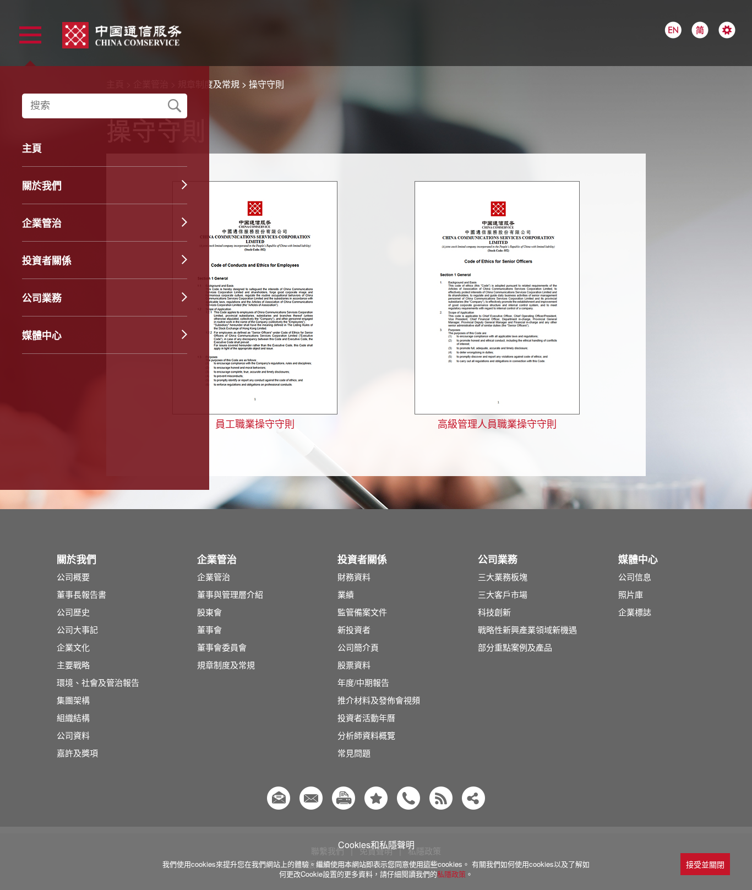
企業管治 (213, 576)
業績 (345, 594)
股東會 (209, 612)
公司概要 (73, 576)
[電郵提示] (278, 798)
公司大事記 (77, 629)
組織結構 (73, 717)
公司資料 (73, 735)
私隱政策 (451, 874)
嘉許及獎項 (77, 752)
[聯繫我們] (408, 798)
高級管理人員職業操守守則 (497, 423)
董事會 (209, 629)
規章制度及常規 (226, 664)
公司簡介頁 (358, 647)
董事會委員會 (222, 647)
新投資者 (353, 629)
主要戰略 (73, 664)
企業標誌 (634, 612)
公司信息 (634, 576)
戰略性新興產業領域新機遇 (527, 629)
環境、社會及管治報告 (98, 682)
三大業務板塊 (502, 576)
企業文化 (73, 647)
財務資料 (353, 576)
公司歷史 (73, 612)
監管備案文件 (362, 612)
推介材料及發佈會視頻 (378, 700)
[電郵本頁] (311, 798)
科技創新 (494, 612)
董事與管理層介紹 (230, 594)
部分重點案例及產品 (515, 647)
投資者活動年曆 (366, 717)
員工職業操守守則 (255, 423)
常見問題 (353, 752)
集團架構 (73, 700)
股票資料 (353, 664)
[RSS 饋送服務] (441, 798)
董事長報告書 (81, 594)
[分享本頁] (473, 798)
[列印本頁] (343, 798)
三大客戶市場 (502, 594)
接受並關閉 (705, 864)
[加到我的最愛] (376, 798)
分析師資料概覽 (366, 735)
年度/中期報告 (363, 682)
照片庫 (630, 594)
